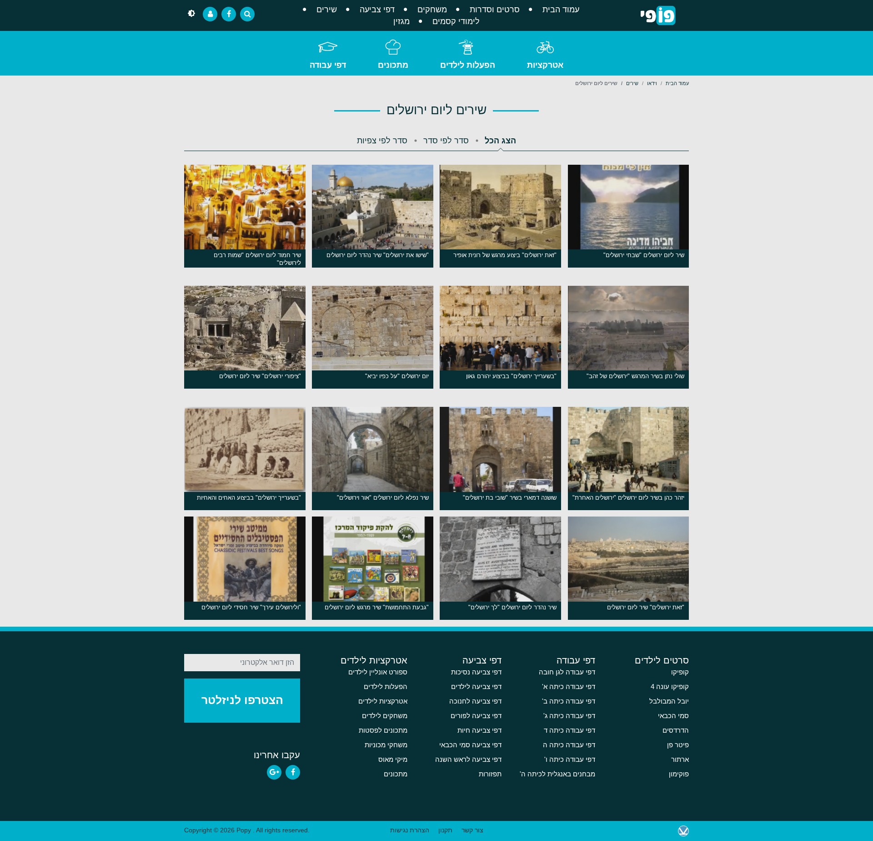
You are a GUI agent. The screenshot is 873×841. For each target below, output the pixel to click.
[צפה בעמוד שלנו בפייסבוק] (293, 772)
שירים (326, 9)
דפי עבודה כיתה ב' (568, 701)
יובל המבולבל (669, 701)
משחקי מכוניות (386, 745)
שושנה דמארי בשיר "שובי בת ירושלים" (510, 497)
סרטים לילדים (662, 660)
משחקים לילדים (384, 715)
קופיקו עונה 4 (670, 686)
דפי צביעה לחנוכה (475, 701)
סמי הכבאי (673, 715)
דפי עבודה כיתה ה (569, 745)
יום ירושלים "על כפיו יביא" (397, 376)
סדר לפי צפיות (382, 140)
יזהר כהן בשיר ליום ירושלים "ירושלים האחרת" (628, 497)
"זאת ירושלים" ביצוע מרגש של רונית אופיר (505, 255)
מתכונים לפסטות (383, 730)
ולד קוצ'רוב (683, 831)
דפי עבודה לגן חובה (567, 672)
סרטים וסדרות (495, 9)
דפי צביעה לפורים (476, 715)
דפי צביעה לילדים (476, 686)
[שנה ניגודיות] (191, 14)
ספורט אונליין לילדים (377, 672)
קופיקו (680, 672)
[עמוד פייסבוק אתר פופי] (228, 14)
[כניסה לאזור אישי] (210, 14)
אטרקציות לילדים (374, 660)
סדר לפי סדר (446, 140)
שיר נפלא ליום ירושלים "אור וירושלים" (383, 497)
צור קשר (472, 830)
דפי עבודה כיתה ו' (569, 759)
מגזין (401, 21)
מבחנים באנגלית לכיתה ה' (557, 774)
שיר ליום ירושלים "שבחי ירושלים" (643, 255)
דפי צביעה (377, 9)
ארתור (680, 759)
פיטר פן (678, 745)
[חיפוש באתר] (247, 14)
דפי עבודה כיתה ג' (569, 715)
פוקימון (679, 774)
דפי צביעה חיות (479, 730)
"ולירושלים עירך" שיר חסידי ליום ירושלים (251, 607)
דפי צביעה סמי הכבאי (470, 745)
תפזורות (490, 774)
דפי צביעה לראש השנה (468, 759)
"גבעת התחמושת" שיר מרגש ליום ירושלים (377, 607)
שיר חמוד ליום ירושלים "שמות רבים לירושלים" (257, 259)
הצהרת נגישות (409, 830)
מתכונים (393, 65)
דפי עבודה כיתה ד (569, 730)
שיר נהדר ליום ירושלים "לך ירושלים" (512, 607)
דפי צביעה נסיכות (476, 672)
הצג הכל (500, 140)
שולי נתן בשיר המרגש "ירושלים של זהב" (635, 376)
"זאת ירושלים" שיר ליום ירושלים (645, 607)
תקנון (445, 830)
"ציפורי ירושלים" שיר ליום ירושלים (260, 376)
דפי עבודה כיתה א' (568, 686)
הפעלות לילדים (467, 65)
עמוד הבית (560, 9)
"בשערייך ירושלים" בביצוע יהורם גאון (511, 376)
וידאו (652, 83)
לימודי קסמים (456, 21)
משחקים (432, 9)
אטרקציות (545, 65)
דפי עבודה (328, 65)
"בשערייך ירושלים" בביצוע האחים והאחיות (249, 497)
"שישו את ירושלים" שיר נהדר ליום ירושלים (377, 255)
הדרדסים (675, 730)
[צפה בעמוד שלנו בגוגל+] (274, 772)
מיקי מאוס (392, 759)
